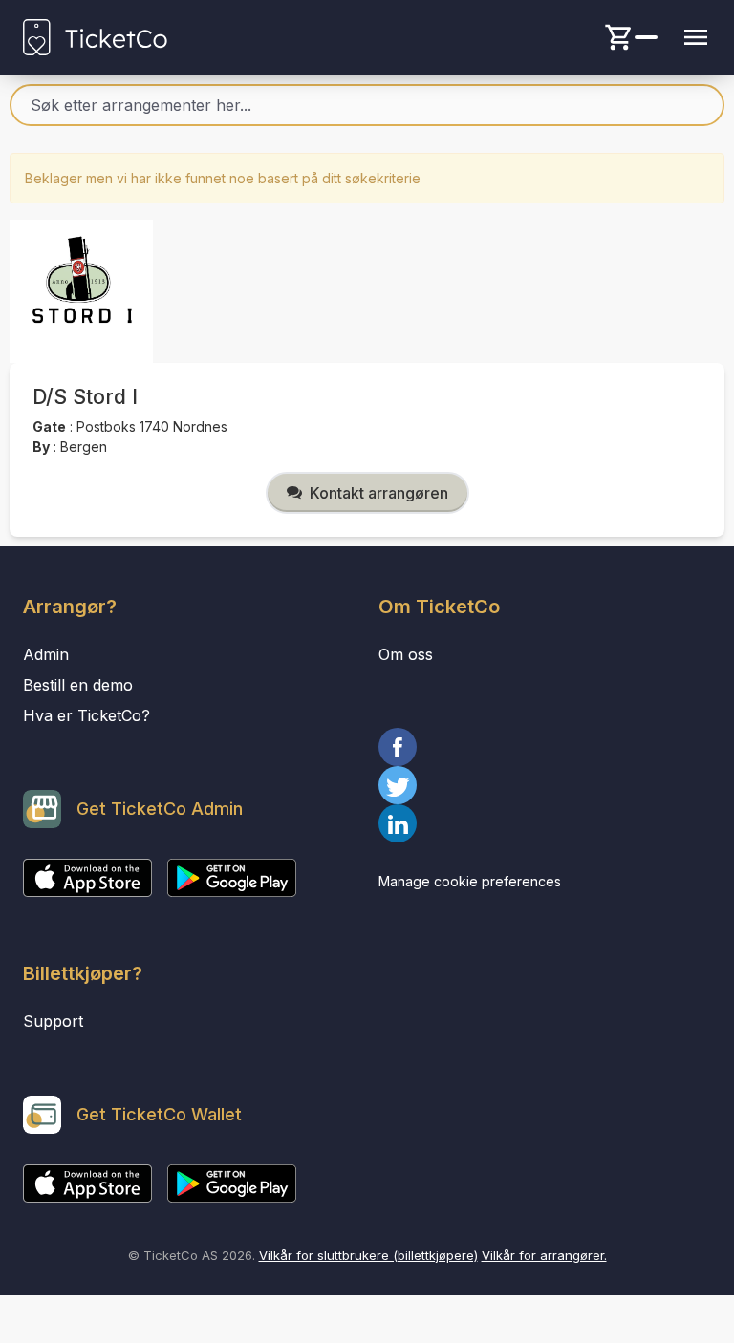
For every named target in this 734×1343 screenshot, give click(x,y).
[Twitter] (544, 785)
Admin (46, 654)
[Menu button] (696, 37)
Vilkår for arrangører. (544, 1255)
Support (53, 1021)
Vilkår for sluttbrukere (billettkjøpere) (368, 1255)
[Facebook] (544, 747)
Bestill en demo (78, 684)
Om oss (405, 654)
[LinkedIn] (544, 823)
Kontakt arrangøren (379, 492)
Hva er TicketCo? (86, 715)
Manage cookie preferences (469, 881)
